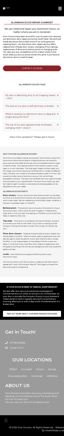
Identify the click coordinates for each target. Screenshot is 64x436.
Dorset (52, 369)
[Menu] (60, 8)
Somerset (37, 376)
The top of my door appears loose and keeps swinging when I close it (28, 126)
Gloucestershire (17, 376)
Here (46, 402)
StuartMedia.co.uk (54, 430)
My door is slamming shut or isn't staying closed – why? (30, 97)
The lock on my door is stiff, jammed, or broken (29, 106)
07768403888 (17, 342)
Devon (40, 369)
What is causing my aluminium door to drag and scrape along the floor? (30, 115)
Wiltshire (52, 376)
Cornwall (26, 369)
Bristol (13, 369)
